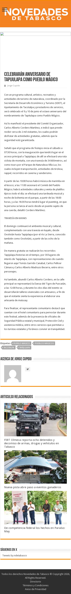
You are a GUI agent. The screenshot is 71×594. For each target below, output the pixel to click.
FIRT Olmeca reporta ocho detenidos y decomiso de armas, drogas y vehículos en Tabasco (31, 443)
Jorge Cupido (13, 85)
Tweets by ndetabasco (14, 555)
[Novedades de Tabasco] (35, 13)
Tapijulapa (24, 347)
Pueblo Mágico (21, 343)
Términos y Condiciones (35, 585)
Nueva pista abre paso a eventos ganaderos (32, 487)
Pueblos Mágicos (44, 343)
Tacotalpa (9, 347)
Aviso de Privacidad (35, 589)
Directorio (35, 581)
